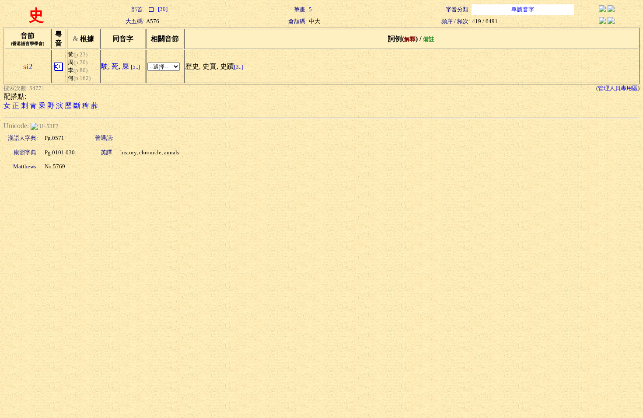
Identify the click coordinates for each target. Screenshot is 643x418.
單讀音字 (522, 9)
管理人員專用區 (618, 88)
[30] (162, 9)
